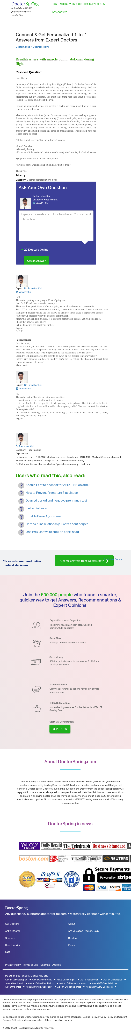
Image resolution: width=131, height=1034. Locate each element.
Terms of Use (30, 964)
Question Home (41, 46)
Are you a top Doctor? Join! (83, 930)
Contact (72, 938)
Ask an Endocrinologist (69, 987)
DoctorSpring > (24, 46)
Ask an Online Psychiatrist (41, 983)
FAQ (7, 952)
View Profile (42, 203)
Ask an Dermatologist (16, 979)
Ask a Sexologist (14, 983)
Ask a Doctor (12, 930)
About (71, 923)
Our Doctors (80, 4)
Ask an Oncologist (112, 979)
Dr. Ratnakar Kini (41, 196)
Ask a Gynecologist (42, 979)
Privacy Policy (13, 964)
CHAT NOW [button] (60, 729)
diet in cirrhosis (36, 508)
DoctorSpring (16, 907)
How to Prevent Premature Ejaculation (52, 492)
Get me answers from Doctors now (82, 560)
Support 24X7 (97, 4)
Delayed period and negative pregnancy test (56, 500)
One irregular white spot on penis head (52, 531)
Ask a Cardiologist (66, 979)
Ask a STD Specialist (102, 983)
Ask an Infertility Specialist (39, 987)
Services (10, 938)
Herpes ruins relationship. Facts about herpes (57, 524)
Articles (56, 964)
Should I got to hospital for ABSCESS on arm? (58, 485)
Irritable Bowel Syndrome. (43, 516)
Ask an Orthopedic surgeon (73, 983)
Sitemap (45, 964)
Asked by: (21, 175)
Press (71, 945)
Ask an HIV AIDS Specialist (99, 987)
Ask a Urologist (13, 987)
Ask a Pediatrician (89, 979)
